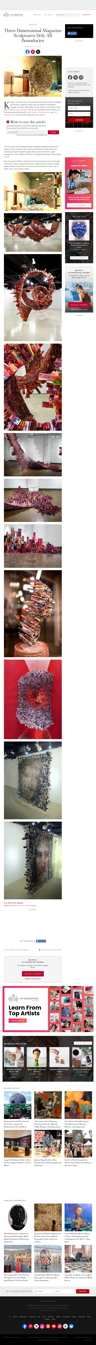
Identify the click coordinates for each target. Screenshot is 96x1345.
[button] (48, 15)
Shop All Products (79, 258)
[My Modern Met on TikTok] (59, 1326)
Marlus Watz (30, 905)
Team (43, 1337)
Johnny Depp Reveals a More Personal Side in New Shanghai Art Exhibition (48, 1163)
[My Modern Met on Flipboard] (48, 1326)
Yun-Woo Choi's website (13, 903)
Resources (51, 1317)
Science (74, 1317)
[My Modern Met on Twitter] (36, 1326)
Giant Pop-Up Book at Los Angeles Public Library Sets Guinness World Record (78, 1278)
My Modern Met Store (15, 1043)
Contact (59, 1337)
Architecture (32, 1317)
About (30, 1337)
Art (35, 24)
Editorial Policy (37, 1337)
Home (31, 24)
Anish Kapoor (32, 112)
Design (15, 1317)
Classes (58, 1317)
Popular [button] (37, 15)
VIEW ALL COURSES (79, 205)
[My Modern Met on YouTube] (53, 1326)
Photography (23, 1317)
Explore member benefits (33, 979)
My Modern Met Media (78, 91)
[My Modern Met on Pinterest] (30, 1326)
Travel (89, 1317)
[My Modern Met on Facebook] (24, 1326)
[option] (54, 1022)
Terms (56, 1340)
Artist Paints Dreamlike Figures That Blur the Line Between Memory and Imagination (77, 1124)
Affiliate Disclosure (43, 1340)
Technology (82, 1317)
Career (44, 1317)
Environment (66, 1317)
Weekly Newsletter (81, 83)
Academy (47, 1319)
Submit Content (51, 1337)
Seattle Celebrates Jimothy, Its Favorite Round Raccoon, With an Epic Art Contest (78, 1163)
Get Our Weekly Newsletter (51, 950)
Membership (86, 15)
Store (53, 1319)
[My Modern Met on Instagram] (42, 1326)
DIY (39, 1317)
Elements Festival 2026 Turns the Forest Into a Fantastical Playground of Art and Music (16, 1124)
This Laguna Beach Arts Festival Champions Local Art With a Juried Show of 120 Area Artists (16, 1278)
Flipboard (71, 87)
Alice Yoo (29, 46)
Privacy (52, 1340)
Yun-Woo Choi (18, 905)
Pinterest (79, 85)
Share (42, 941)
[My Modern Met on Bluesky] (71, 1326)
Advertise (65, 1337)
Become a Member (33, 974)
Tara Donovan (43, 112)
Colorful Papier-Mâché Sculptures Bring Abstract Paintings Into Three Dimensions (47, 1278)
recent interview (21, 110)
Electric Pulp (88, 1340)
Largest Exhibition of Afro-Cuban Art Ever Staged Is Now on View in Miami (17, 1163)
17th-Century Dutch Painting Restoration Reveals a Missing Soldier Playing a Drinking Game (47, 1124)
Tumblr (85, 85)
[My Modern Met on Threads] (65, 1326)
